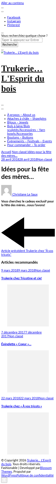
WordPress (9, 475)
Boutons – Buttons (20, 137)
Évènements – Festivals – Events (29, 141)
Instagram (14, 21)
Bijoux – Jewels (17, 122)
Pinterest (13, 25)
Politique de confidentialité (35, 475)
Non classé (44, 159)
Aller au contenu (12, 3)
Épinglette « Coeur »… (16, 344)
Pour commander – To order (26, 145)
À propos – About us (21, 115)
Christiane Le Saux (24, 194)
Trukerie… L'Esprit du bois (22, 78)
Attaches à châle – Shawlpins (26, 118)
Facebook (13, 17)
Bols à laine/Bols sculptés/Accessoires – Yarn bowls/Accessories (26, 130)
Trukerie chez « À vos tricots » (21, 406)
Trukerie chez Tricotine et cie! (21, 278)
